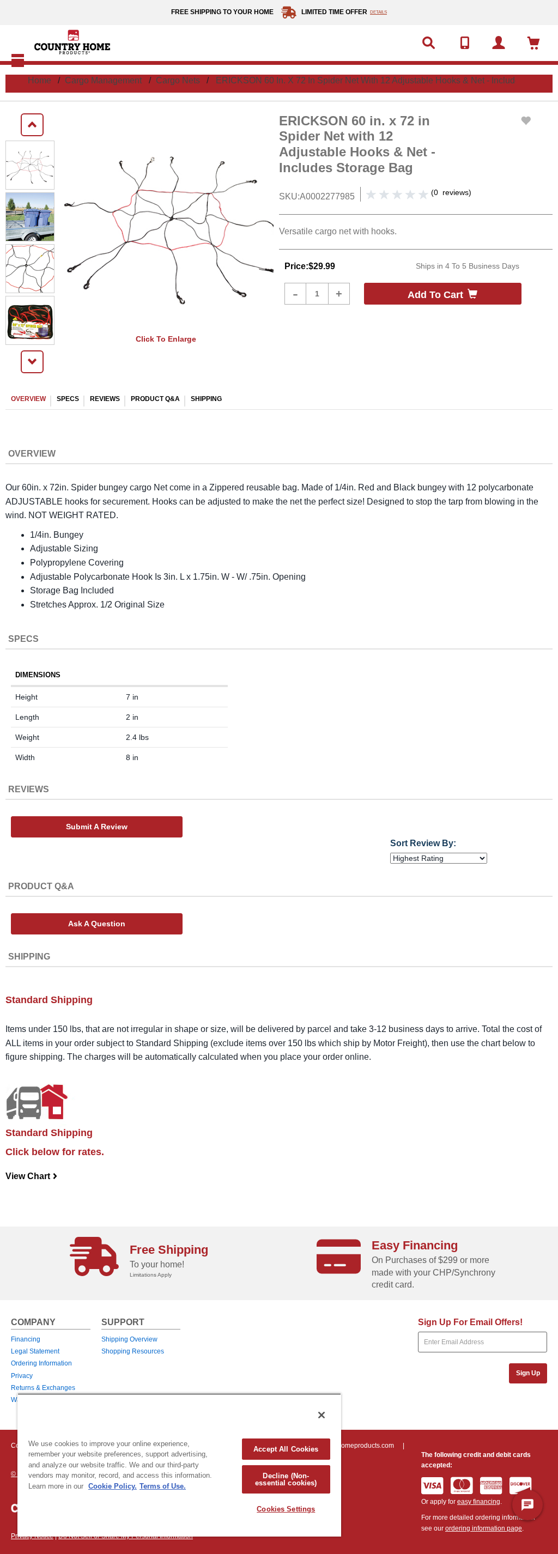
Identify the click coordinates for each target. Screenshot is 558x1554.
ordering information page (483, 1528)
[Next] (32, 361)
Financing (25, 1339)
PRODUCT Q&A (155, 399)
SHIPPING (206, 399)
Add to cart (435, 294)
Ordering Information (41, 1363)
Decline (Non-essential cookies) (286, 1479)
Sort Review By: (423, 843)
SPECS (68, 399)
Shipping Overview (129, 1339)
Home (39, 80)
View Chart (31, 1176)
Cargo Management (103, 80)
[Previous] (32, 124)
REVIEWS (105, 399)
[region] (179, 1465)
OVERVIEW (28, 399)
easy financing (478, 1502)
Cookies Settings (286, 1509)
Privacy (22, 1376)
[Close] (321, 1415)
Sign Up (528, 1373)
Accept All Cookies (285, 1449)
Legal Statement (35, 1351)
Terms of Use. (163, 1486)
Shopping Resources (132, 1351)
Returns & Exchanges (43, 1388)
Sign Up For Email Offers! (470, 1322)
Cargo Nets (178, 80)
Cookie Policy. (112, 1486)
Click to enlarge (166, 339)
